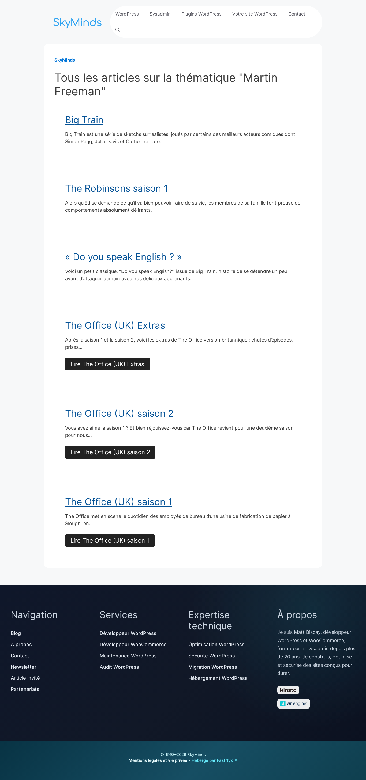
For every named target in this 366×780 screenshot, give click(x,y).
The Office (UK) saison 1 (118, 501)
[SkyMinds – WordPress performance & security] (78, 21)
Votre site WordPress (255, 14)
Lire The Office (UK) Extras (107, 364)
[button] (117, 30)
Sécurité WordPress (211, 655)
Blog (16, 633)
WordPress (127, 14)
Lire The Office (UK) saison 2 (110, 452)
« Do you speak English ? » (123, 256)
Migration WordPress (212, 667)
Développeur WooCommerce (133, 644)
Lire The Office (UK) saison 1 (109, 540)
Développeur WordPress (128, 633)
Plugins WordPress (201, 14)
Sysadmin (160, 14)
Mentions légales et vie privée (158, 760)
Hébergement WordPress (218, 678)
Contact (296, 14)
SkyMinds (64, 60)
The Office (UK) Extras (115, 325)
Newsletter (23, 667)
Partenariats (25, 689)
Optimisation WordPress (216, 644)
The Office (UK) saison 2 (119, 413)
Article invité (25, 678)
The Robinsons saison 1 (116, 188)
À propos (21, 644)
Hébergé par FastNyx (212, 760)
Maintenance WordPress (128, 655)
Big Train (84, 119)
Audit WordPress (119, 667)
